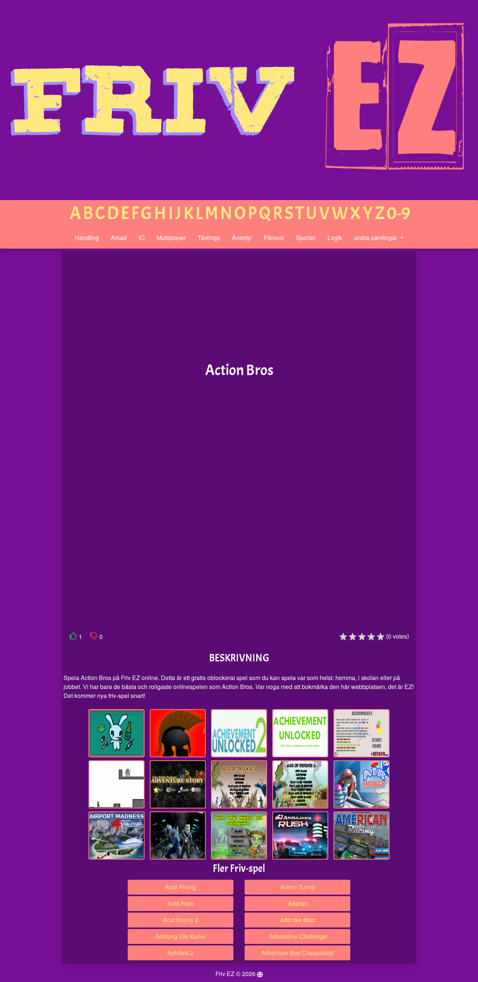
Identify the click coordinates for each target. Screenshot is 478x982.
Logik (335, 237)
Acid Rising (180, 887)
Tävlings (209, 237)
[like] (73, 637)
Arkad (119, 237)
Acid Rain (180, 903)
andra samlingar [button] (376, 237)
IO (142, 237)
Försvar (274, 237)
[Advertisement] (31, 367)
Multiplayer (171, 237)
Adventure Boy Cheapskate (297, 952)
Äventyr (242, 237)
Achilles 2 (180, 952)
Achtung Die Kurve (180, 936)
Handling (87, 237)
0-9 (398, 213)
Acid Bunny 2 (180, 920)
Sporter (306, 237)
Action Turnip (297, 887)
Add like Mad (297, 920)
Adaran (297, 903)
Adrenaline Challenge (298, 936)
